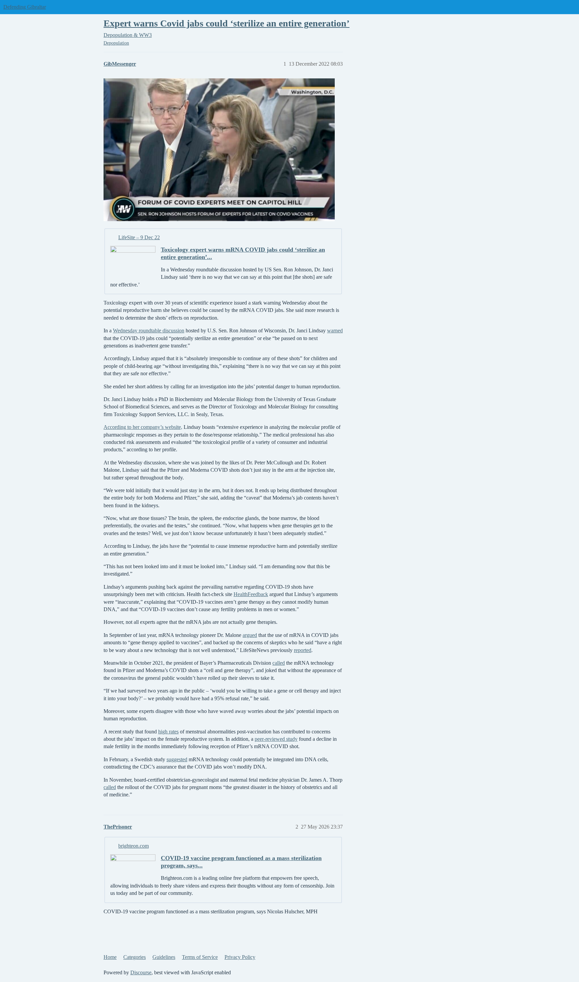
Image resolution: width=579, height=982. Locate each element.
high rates (168, 731)
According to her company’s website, (143, 427)
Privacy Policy (239, 957)
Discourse (140, 972)
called (278, 663)
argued (250, 635)
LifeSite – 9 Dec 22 (139, 237)
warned (335, 330)
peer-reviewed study (276, 739)
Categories (134, 957)
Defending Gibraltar (24, 7)
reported (302, 650)
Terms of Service (200, 957)
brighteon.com (133, 846)
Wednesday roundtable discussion (148, 330)
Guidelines (163, 957)
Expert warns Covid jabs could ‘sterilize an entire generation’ (226, 23)
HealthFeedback (251, 594)
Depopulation (116, 43)
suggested (177, 759)
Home (110, 957)
